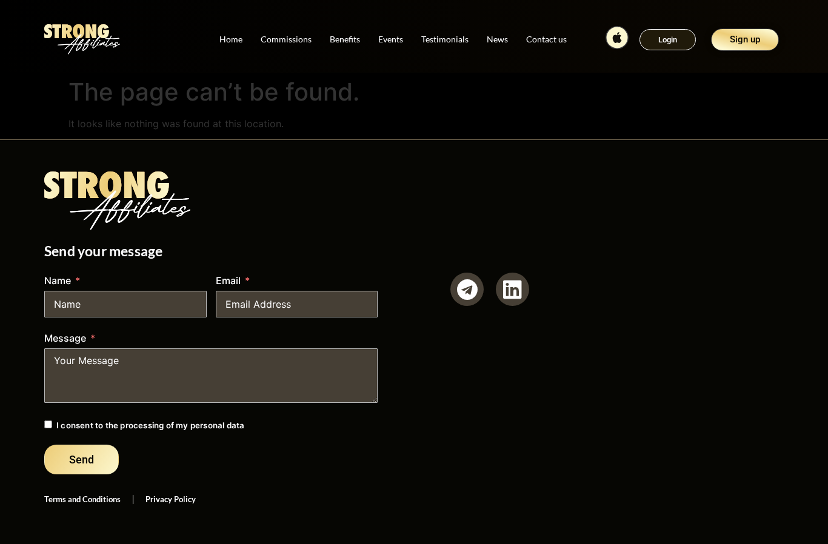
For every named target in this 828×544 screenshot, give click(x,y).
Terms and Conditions (82, 499)
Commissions (286, 39)
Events (390, 39)
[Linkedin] (512, 289)
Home (230, 39)
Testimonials (445, 39)
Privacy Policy (170, 499)
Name (57, 280)
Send (81, 459)
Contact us (546, 39)
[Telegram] (467, 289)
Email (228, 280)
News (497, 39)
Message (65, 338)
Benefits (345, 39)
